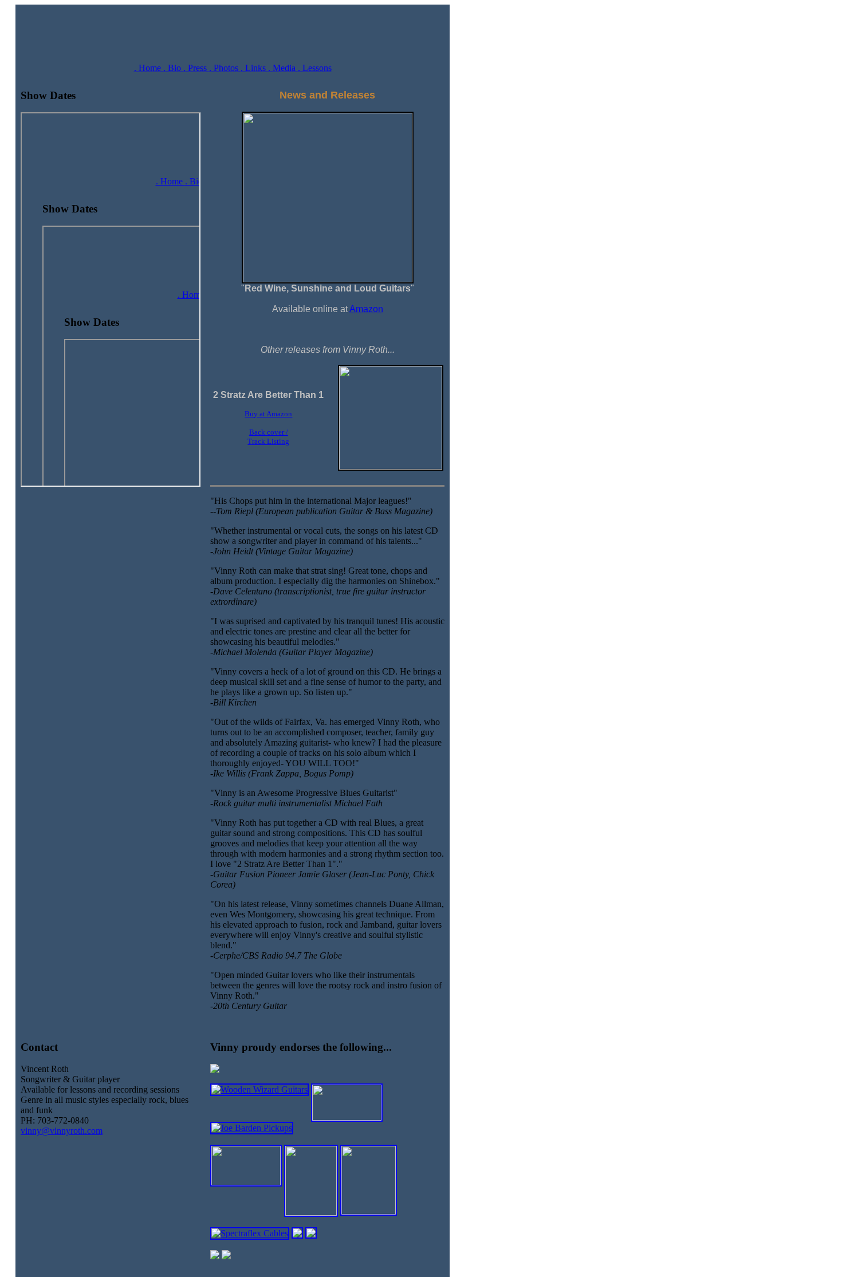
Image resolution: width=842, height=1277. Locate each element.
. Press (196, 68)
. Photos (225, 68)
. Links (254, 68)
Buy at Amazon (268, 413)
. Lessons (315, 68)
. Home (148, 68)
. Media (283, 68)
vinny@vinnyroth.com (62, 1131)
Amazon (366, 309)
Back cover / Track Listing (268, 437)
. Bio (173, 68)
